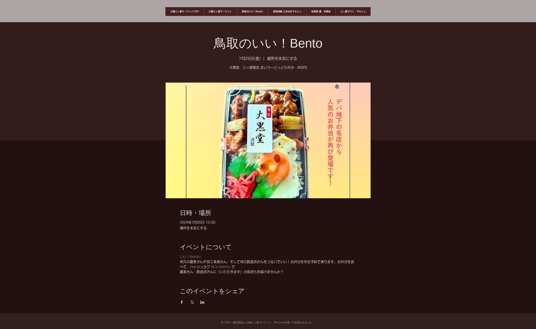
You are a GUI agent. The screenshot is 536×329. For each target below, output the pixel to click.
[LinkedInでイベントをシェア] (202, 302)
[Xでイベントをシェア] (192, 302)
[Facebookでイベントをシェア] (182, 302)
